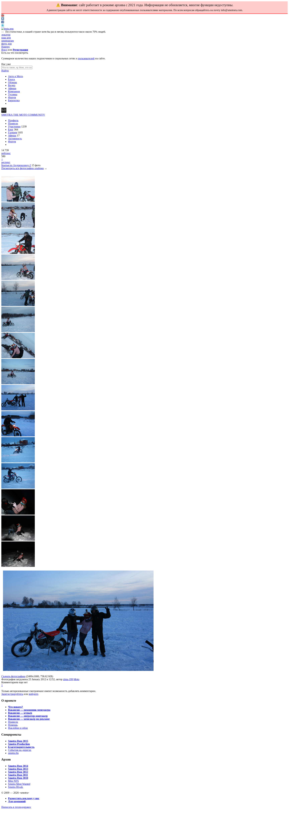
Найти (5, 70)
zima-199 (68, 679)
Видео (11, 85)
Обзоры (12, 82)
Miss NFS (13, 781)
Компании (14, 91)
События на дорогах (19, 750)
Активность (15, 138)
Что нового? (15, 706)
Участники (14, 126)
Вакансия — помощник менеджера (29, 709)
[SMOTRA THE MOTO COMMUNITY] (3, 111)
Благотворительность (21, 747)
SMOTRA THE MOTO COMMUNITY (23, 114)
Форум (12, 97)
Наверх (5, 46)
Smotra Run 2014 (18, 766)
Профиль (13, 120)
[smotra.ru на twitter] (2, 25)
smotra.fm (13, 753)
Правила (13, 123)
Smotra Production (19, 744)
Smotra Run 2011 (18, 775)
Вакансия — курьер (20, 713)
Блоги (11, 79)
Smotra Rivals (15, 787)
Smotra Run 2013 (18, 769)
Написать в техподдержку (16, 807)
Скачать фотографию (13, 676)
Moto (76, 679)
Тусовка (12, 94)
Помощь (13, 725)
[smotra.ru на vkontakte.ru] (2, 19)
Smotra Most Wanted (19, 784)
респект (5, 162)
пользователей (86, 58)
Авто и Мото (15, 76)
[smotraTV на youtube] (2, 15)
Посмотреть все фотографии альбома (22, 168)
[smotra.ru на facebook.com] (2, 22)
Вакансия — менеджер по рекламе (29, 719)
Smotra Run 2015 (18, 741)
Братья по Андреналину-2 (16, 165)
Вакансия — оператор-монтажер (28, 716)
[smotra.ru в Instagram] (7, 28)
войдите (33, 694)
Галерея (12, 132)
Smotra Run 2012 (18, 772)
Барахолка (14, 100)
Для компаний (17, 801)
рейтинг (6, 153)
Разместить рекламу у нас (23, 798)
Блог (10, 129)
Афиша (12, 88)
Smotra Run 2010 (18, 778)
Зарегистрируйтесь (12, 694)
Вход (4, 49)
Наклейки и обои (18, 728)
